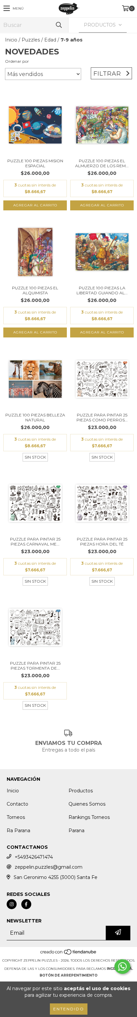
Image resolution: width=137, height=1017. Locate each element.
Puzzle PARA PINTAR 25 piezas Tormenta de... (35, 666)
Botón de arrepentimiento (68, 975)
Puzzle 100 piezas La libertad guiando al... (102, 290)
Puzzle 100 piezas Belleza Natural (35, 417)
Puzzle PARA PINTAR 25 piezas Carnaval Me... (35, 541)
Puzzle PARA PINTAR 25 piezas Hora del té (102, 541)
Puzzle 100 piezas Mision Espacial (35, 163)
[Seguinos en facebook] (26, 904)
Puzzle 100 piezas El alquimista (35, 290)
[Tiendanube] (69, 954)
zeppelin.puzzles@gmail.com (48, 867)
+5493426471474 (34, 857)
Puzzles (31, 40)
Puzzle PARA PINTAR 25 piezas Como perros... (102, 417)
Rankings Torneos (89, 817)
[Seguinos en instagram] (12, 904)
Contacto (17, 804)
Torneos (16, 817)
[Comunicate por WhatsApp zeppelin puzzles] (122, 966)
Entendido (68, 1008)
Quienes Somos (86, 804)
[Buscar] (58, 25)
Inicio (11, 40)
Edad (50, 40)
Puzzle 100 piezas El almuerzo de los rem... (102, 163)
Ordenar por (17, 61)
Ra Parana (18, 831)
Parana (76, 831)
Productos (80, 791)
